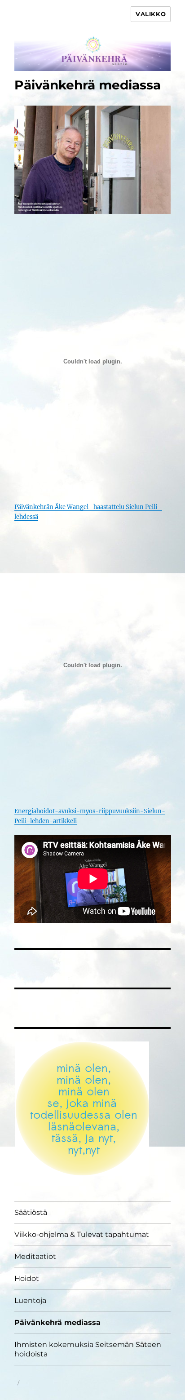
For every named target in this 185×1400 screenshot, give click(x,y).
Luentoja (30, 1300)
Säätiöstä (30, 1212)
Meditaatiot (35, 1256)
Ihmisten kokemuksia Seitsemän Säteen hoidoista (87, 1349)
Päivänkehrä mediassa (57, 1322)
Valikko (151, 14)
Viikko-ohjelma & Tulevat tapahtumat (81, 1234)
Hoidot (26, 1278)
